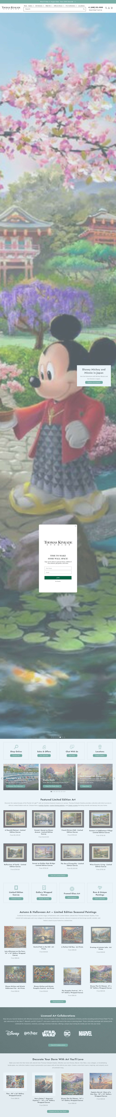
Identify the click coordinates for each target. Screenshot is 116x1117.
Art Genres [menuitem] (38, 6)
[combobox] (55, 9)
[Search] (84, 9)
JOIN (58, 578)
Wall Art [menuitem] (48, 6)
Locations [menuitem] (81, 6)
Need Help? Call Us (95, 10)
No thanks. (58, 581)
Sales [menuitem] (30, 6)
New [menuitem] (25, 6)
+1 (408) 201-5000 (95, 7)
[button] (106, 8)
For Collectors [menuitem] (70, 6)
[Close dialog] (75, 526)
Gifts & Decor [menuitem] (58, 6)
